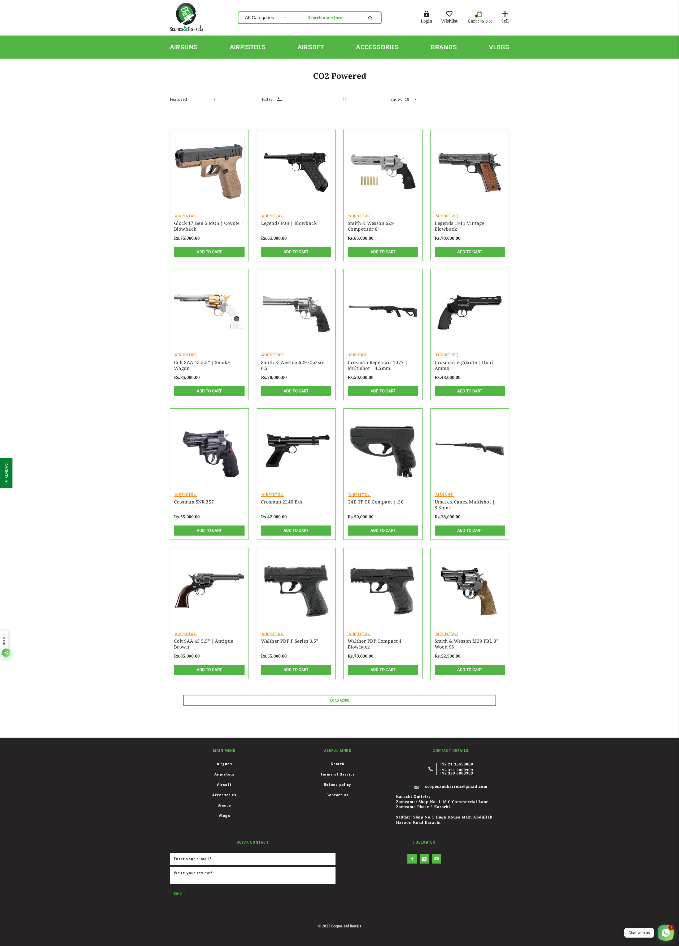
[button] (6, 473)
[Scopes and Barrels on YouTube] (436, 859)
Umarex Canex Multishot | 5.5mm (465, 505)
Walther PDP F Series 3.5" (289, 641)
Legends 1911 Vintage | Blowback (462, 226)
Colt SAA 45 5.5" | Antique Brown (203, 644)
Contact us (338, 795)
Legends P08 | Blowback (289, 223)
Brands (224, 805)
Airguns (224, 764)
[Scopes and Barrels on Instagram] (424, 859)
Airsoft (224, 784)
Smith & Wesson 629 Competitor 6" (371, 226)
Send (177, 893)
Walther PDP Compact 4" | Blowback (378, 644)
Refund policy (337, 784)
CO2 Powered (202, 64)
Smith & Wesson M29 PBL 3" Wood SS (466, 644)
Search (337, 764)
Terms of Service (337, 774)
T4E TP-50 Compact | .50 (376, 502)
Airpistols (224, 774)
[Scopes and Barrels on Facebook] (412, 859)
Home (175, 64)
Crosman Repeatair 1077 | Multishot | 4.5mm (378, 365)
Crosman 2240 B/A (282, 502)
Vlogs (224, 815)
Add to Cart (209, 251)
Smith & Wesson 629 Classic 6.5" (292, 365)
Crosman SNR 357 (194, 502)
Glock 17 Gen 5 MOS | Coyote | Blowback (209, 226)
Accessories (224, 795)
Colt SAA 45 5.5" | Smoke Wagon (202, 365)
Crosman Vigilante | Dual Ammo (464, 365)
